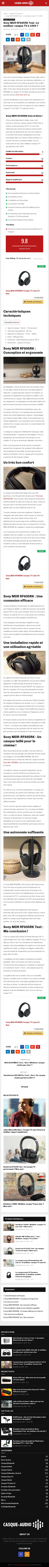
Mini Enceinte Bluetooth (10, 1503)
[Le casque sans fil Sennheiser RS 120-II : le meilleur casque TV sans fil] (8, 1263)
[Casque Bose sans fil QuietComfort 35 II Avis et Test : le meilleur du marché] (6, 1364)
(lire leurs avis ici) (23, 95)
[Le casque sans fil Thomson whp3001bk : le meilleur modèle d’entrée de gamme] (8, 1275)
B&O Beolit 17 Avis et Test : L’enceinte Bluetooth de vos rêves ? (28, 1339)
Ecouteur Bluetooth (8, 1487)
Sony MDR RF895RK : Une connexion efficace (20, 1305)
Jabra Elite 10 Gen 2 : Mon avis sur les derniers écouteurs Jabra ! (28, 1402)
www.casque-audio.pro (20, 1565)
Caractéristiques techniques (14, 1296)
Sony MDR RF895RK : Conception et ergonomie (20, 1299)
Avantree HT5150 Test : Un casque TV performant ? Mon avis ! (19, 1168)
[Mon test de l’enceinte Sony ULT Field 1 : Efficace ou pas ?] (6, 1392)
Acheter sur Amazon (34, 302)
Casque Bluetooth (7, 1463)
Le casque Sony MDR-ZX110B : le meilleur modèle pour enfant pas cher (29, 1351)
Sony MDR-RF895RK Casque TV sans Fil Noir (22, 292)
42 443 (30, 1422)
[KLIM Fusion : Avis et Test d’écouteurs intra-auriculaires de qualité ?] (6, 1419)
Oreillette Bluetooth (8, 1507)
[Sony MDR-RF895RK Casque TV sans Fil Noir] (24, 278)
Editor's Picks (6, 1493)
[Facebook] (20, 1554)
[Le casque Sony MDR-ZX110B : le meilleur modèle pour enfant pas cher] (6, 1352)
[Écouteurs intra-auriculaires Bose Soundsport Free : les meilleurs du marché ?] (6, 1431)
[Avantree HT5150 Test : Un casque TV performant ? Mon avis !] (8, 1251)
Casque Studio (6, 1480)
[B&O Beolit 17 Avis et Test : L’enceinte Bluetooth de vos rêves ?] (6, 1340)
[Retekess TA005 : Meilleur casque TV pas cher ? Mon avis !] (8, 1227)
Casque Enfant (6, 1467)
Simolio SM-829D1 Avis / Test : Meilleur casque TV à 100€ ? (27, 1238)
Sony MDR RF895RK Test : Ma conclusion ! (18, 1317)
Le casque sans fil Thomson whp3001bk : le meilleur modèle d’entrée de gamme (28, 1274)
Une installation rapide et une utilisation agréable (21, 1308)
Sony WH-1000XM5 (10, 762)
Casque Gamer (6, 1470)
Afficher (16, 322)
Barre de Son (6, 1460)
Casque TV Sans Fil (9, 19)
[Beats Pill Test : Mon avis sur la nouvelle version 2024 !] (6, 1380)
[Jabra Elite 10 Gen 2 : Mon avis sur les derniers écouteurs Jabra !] (6, 1404)
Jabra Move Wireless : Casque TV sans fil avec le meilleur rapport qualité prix (24, 1131)
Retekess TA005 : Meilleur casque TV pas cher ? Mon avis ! (30, 1226)
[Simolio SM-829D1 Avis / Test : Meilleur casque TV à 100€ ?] (8, 1239)
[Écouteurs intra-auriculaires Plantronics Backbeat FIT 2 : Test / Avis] (6, 1443)
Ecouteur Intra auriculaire (10, 1490)
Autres (3, 1456)
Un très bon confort (11, 1302)
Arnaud (7, 29)
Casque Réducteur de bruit (11, 1473)
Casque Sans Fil (7, 1477)
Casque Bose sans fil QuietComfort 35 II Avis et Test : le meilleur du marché (29, 1363)
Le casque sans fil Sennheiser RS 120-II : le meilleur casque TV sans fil (30, 1261)
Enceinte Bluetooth (8, 1497)
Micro (3, 1500)
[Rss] (27, 1554)
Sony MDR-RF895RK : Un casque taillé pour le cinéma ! (23, 1311)
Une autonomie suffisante (13, 1314)
